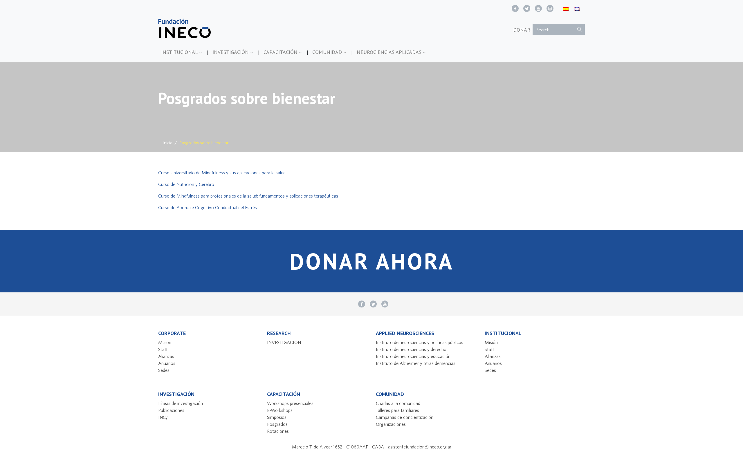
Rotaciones (278, 431)
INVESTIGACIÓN (231, 52)
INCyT (164, 417)
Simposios (276, 417)
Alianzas (166, 356)
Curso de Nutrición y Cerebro (186, 184)
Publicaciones (171, 410)
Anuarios (166, 363)
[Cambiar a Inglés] (577, 8)
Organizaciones (391, 424)
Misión (164, 342)
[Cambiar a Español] (565, 8)
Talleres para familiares (397, 410)
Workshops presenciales (290, 403)
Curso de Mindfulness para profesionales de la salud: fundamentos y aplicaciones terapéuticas (248, 195)
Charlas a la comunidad (398, 403)
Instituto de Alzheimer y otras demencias (415, 363)
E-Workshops (280, 410)
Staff (162, 349)
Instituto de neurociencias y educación (413, 356)
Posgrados (277, 424)
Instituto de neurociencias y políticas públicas (419, 342)
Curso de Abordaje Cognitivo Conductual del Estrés (207, 207)
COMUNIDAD (327, 52)
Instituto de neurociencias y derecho (411, 349)
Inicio (167, 142)
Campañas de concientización (404, 417)
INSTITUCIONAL (180, 52)
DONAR (521, 29)
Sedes (163, 370)
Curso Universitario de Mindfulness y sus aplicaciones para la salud (222, 172)
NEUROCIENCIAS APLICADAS (390, 52)
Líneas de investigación (180, 403)
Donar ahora (371, 261)
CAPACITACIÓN (281, 52)
